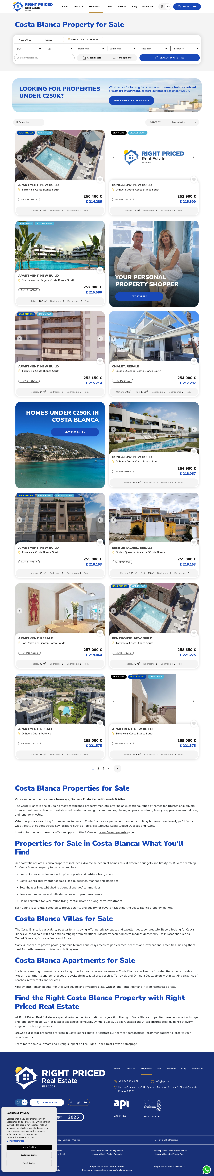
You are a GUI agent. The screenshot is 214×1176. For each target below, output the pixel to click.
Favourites (148, 6)
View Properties (75, 431)
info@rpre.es (163, 1081)
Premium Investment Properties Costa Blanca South (107, 1170)
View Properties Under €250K (131, 100)
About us (78, 6)
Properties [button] (95, 6)
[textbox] (29, 49)
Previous (18, 157)
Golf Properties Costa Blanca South (170, 1150)
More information (15, 1140)
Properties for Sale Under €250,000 (107, 1166)
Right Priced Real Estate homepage (112, 1044)
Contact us (189, 6)
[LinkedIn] (85, 1102)
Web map (76, 1140)
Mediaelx (173, 1140)
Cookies (66, 1140)
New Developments (113, 832)
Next (100, 157)
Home (65, 6)
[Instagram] (78, 1102)
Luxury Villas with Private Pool (169, 1154)
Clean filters (94, 57)
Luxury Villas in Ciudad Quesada (107, 1154)
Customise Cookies (29, 1155)
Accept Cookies (29, 1147)
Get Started (139, 296)
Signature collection (84, 39)
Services (122, 6)
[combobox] (28, 48)
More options (124, 57)
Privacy (57, 1140)
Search (172, 57)
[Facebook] (71, 1102)
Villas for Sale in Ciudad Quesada (107, 1150)
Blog (134, 6)
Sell (110, 6)
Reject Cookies (29, 1163)
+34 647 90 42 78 (128, 1081)
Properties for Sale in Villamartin (169, 1166)
